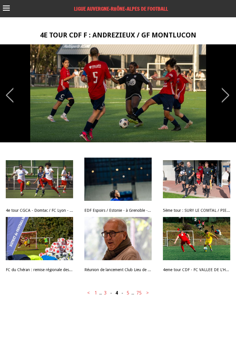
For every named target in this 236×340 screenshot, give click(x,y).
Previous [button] (10, 91)
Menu (9, 8)
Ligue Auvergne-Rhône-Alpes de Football (121, 8)
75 (139, 293)
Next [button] (225, 91)
